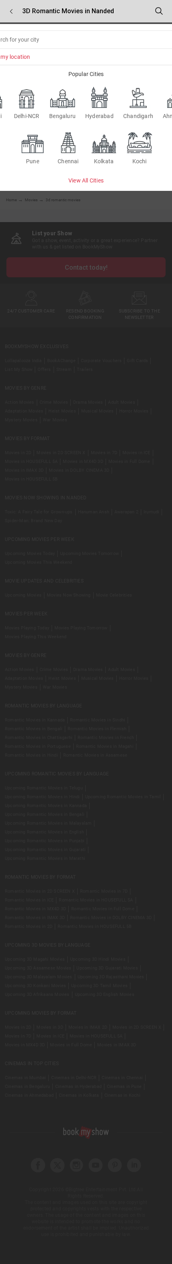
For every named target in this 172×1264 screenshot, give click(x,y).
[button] (11, 11)
